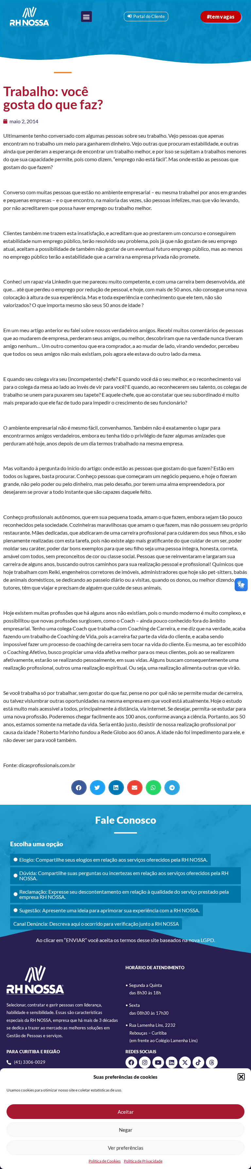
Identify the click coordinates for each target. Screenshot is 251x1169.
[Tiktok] (198, 1062)
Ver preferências (125, 1148)
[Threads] (212, 1062)
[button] (241, 1077)
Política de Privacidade (143, 1161)
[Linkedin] (171, 1062)
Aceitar (126, 1112)
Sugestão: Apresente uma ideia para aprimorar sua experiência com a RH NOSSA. (109, 910)
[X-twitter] (185, 1062)
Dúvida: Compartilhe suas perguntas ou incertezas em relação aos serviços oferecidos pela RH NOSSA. (123, 875)
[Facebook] (131, 1062)
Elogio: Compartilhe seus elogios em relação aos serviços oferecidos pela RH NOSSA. (113, 859)
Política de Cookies (105, 1161)
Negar (125, 1130)
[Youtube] (158, 1062)
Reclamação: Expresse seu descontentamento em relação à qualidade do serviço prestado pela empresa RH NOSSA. (124, 894)
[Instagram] (145, 1062)
